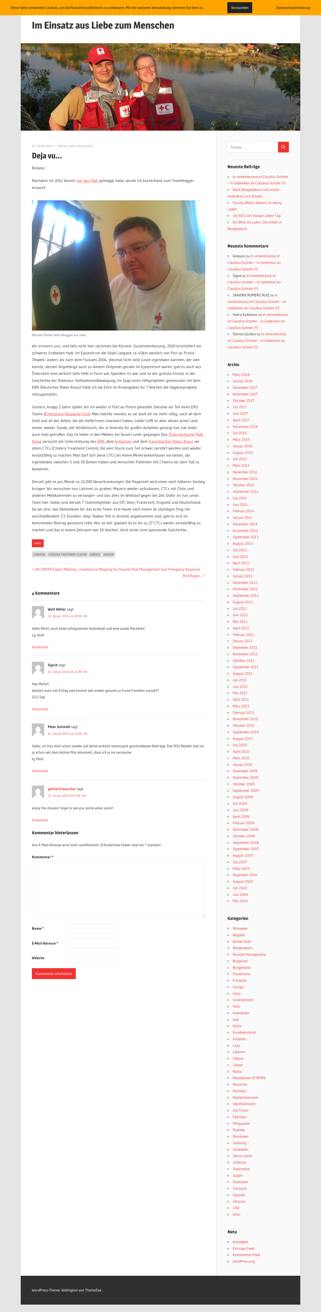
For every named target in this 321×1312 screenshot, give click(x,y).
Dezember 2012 (245, 582)
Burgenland (242, 967)
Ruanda (239, 1129)
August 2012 (243, 602)
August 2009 (243, 796)
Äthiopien (240, 928)
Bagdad (239, 935)
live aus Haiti (87, 180)
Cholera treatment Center (67, 554)
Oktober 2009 (244, 784)
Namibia (239, 1091)
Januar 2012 (242, 641)
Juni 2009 (240, 810)
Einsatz (95, 554)
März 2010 (241, 758)
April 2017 (241, 420)
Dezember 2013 (245, 524)
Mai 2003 (240, 900)
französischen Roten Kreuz (171, 441)
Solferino (240, 1162)
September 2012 (246, 595)
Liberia (238, 1058)
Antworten (40, 647)
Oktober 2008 (244, 836)
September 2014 (246, 491)
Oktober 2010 (244, 725)
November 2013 (245, 530)
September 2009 (246, 790)
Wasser (109, 554)
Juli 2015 (240, 459)
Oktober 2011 (243, 660)
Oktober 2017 (243, 400)
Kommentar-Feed (246, 1254)
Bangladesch (242, 947)
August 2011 (243, 673)
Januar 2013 (242, 576)
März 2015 (241, 465)
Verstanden (240, 7)
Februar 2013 (243, 569)
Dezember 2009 (245, 771)
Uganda (239, 1195)
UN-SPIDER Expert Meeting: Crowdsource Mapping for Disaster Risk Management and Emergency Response (117, 569)
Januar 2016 (242, 446)
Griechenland (243, 999)
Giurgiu (238, 987)
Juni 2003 (240, 894)
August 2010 (243, 738)
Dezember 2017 (245, 387)
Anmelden (240, 1241)
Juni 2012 (240, 615)
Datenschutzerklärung (293, 7)
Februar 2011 (243, 712)
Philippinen (241, 1123)
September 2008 (246, 842)
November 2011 (245, 654)
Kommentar (42, 857)
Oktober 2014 (243, 485)
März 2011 (241, 706)
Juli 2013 (240, 550)
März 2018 (241, 374)
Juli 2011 (240, 680)
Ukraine (239, 1201)
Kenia (237, 1025)
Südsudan (240, 1181)
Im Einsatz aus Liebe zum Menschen (103, 25)
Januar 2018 (242, 381)
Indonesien (241, 1013)
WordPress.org (244, 1261)
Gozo (237, 993)
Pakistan (239, 1117)
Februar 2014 (243, 511)
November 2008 (245, 829)
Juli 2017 (240, 407)
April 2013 (241, 563)
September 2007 (246, 848)
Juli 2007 (240, 862)
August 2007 (243, 855)
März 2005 (241, 868)
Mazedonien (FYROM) (249, 1077)
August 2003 (243, 881)
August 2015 (243, 452)
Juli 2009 (240, 803)
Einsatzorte (241, 973)
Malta (237, 1071)
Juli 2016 (240, 433)
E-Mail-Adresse (45, 943)
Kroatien (239, 1039)
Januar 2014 (242, 517)
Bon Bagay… (192, 575)
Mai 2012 (240, 621)
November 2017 (245, 394)
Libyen (238, 1065)
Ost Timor (240, 1110)
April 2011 (241, 699)
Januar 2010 (242, 764)
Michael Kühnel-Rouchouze (75, 146)
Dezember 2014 (245, 472)
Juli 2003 (240, 888)
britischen (124, 441)
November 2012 (245, 589)
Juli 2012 (240, 608)
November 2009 (245, 777)
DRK (100, 441)
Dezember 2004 (245, 874)
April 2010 (241, 751)
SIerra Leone (242, 1155)
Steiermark (241, 1169)
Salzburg (239, 1143)
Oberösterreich (244, 1103)
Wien (236, 1214)
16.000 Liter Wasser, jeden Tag (257, 215)
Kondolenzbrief (244, 1032)
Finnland (239, 980)
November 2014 (245, 478)
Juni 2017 (240, 413)
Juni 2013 (240, 556)
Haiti (37, 543)
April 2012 (241, 628)
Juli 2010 (240, 745)
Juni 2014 (240, 504)
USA (236, 1207)
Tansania (240, 1188)
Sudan (238, 1175)
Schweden (240, 1149)
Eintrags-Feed (243, 1248)
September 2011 (246, 667)
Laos (236, 1045)
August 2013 (243, 543)
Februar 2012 (243, 634)
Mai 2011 (240, 693)
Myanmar (240, 1084)
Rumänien (241, 1136)
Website (38, 957)
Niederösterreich (245, 1097)
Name (38, 928)
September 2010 (246, 732)
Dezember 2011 (245, 647)
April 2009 (241, 816)
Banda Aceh (242, 941)
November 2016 (245, 426)
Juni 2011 (240, 686)
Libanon (239, 1051)
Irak (236, 1019)
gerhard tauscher (62, 788)
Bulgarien (240, 961)
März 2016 (241, 439)
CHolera (39, 554)
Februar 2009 (243, 822)
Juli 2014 (240, 498)
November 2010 (245, 719)
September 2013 (246, 537)
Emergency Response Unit (67, 414)
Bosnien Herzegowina (249, 954)
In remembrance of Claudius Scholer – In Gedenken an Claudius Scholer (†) (254, 262)
